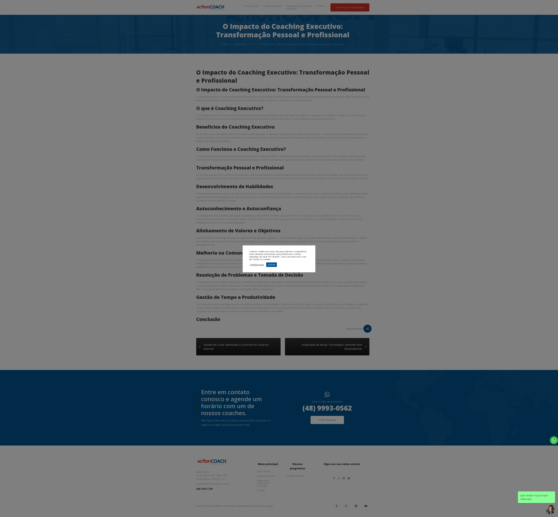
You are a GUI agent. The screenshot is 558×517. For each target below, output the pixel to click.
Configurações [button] (257, 264)
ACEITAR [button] (271, 264)
